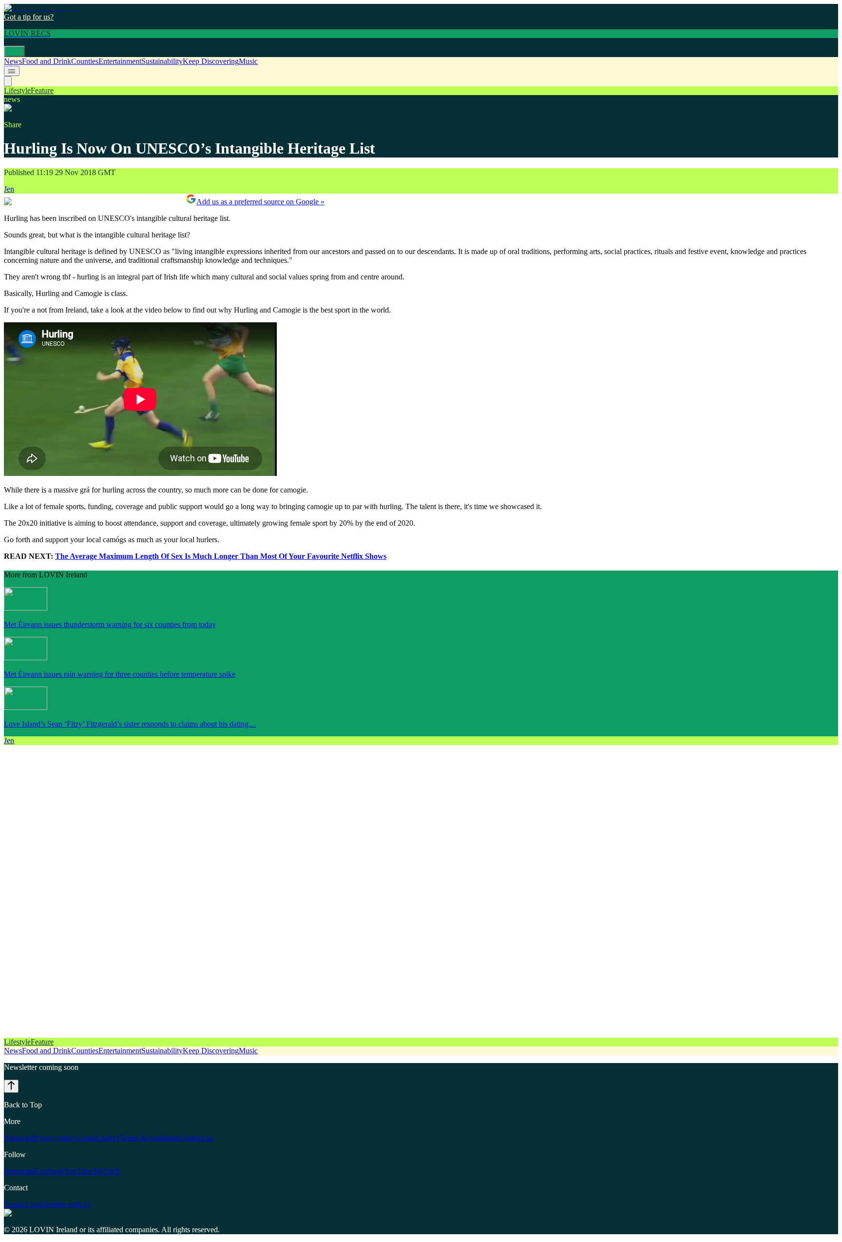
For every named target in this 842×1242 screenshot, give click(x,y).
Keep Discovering (211, 61)
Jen (9, 189)
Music (248, 61)
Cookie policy (98, 1138)
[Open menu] (14, 51)
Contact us (196, 1138)
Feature (42, 90)
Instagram (19, 1171)
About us (18, 1138)
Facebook (49, 1171)
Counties (84, 61)
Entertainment (119, 61)
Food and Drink (46, 61)
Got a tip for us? (29, 17)
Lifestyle (17, 90)
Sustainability (162, 61)
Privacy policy (54, 1138)
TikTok (104, 1171)
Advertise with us (64, 1204)
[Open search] (8, 81)
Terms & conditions (150, 1138)
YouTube (78, 1171)
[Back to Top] (11, 1086)
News (13, 61)
